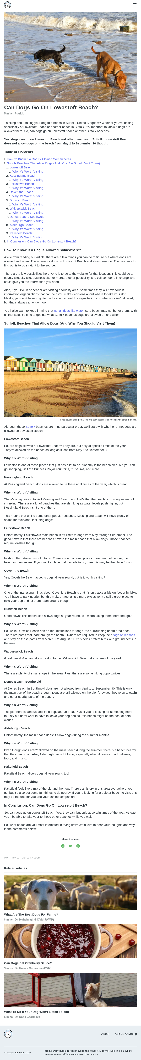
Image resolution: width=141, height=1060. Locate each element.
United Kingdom (31, 858)
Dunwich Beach (20, 200)
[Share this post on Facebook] (63, 845)
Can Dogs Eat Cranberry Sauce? (28, 963)
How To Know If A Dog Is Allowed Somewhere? (39, 159)
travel (15, 858)
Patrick (19, 113)
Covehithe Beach (21, 192)
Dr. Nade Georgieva (27, 1016)
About (105, 1033)
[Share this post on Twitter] (70, 845)
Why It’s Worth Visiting (27, 171)
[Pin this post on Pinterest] (78, 845)
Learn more (91, 1054)
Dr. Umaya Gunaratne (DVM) (33, 968)
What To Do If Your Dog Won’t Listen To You (36, 1012)
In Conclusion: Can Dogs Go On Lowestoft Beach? (42, 241)
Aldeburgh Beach (21, 225)
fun (6, 858)
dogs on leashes (123, 635)
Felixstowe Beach (22, 184)
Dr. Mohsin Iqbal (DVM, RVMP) (34, 919)
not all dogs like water (69, 310)
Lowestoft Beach (21, 167)
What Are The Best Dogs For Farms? (31, 914)
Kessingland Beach (23, 175)
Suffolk (30, 426)
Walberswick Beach (23, 208)
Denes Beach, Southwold (27, 216)
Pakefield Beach (21, 233)
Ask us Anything (126, 1033)
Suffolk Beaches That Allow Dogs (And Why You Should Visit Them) (53, 163)
